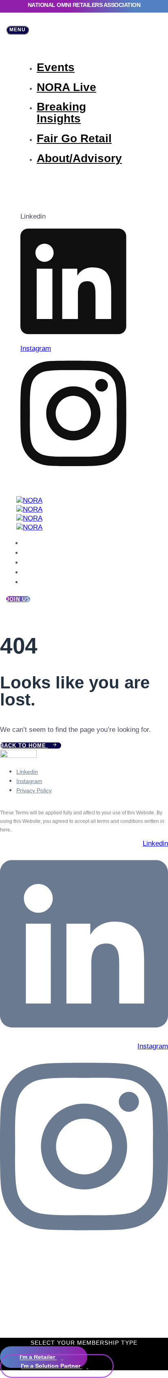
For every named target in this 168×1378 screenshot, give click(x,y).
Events (56, 67)
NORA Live (66, 87)
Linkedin (27, 771)
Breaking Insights (61, 112)
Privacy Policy (34, 790)
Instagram (29, 781)
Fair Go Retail (74, 138)
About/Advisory (79, 158)
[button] (17, 30)
